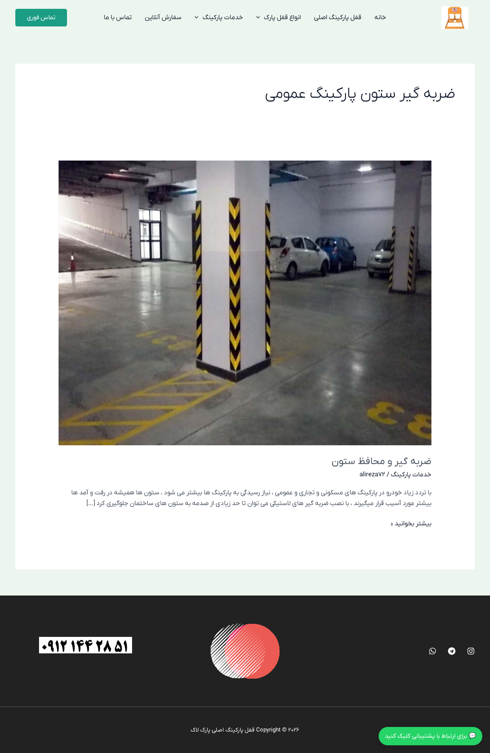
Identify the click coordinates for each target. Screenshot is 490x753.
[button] (41, 17)
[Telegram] (452, 651)
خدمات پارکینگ (223, 17)
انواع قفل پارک (282, 17)
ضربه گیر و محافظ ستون (381, 461)
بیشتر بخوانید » (411, 523)
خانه (380, 17)
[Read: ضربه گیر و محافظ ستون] (245, 303)
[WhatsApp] (432, 651)
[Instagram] (471, 651)
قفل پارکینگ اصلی (337, 17)
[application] (260, 17)
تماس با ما (118, 17)
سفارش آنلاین (163, 17)
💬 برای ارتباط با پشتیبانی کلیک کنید (430, 736)
